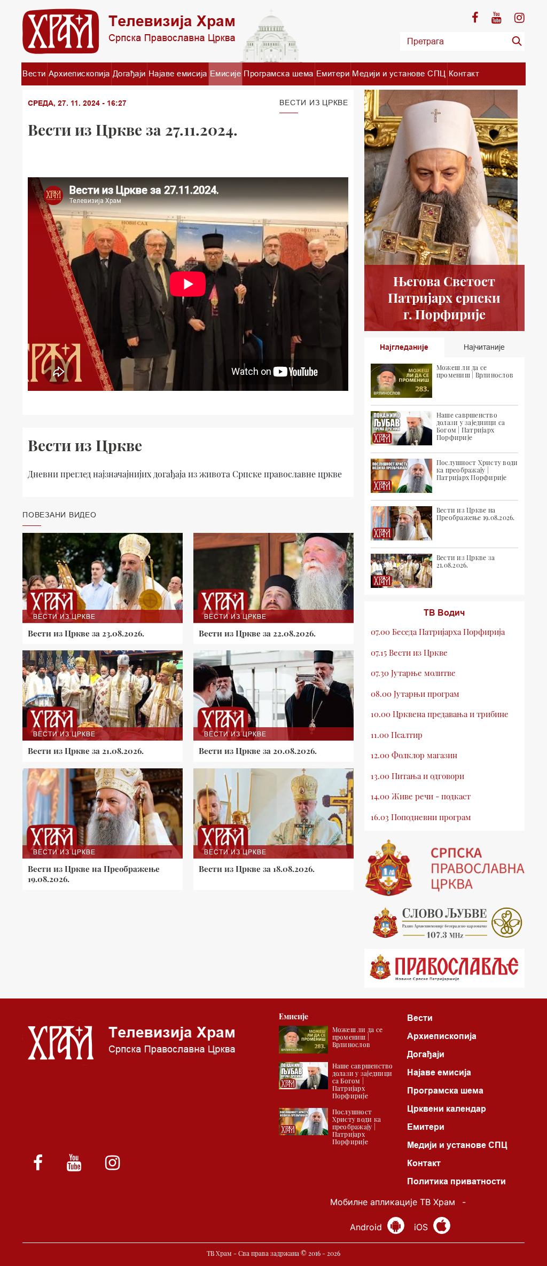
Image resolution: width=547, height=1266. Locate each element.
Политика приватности (456, 1181)
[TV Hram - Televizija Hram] (128, 31)
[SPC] (444, 867)
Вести (34, 73)
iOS (422, 1227)
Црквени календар (446, 1109)
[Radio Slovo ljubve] (444, 922)
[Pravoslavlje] (444, 968)
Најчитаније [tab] (484, 347)
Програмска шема (279, 73)
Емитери (333, 73)
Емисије (225, 73)
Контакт (464, 73)
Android (367, 1227)
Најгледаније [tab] (404, 347)
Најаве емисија (178, 73)
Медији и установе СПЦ (399, 73)
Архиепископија (79, 73)
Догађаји (129, 73)
